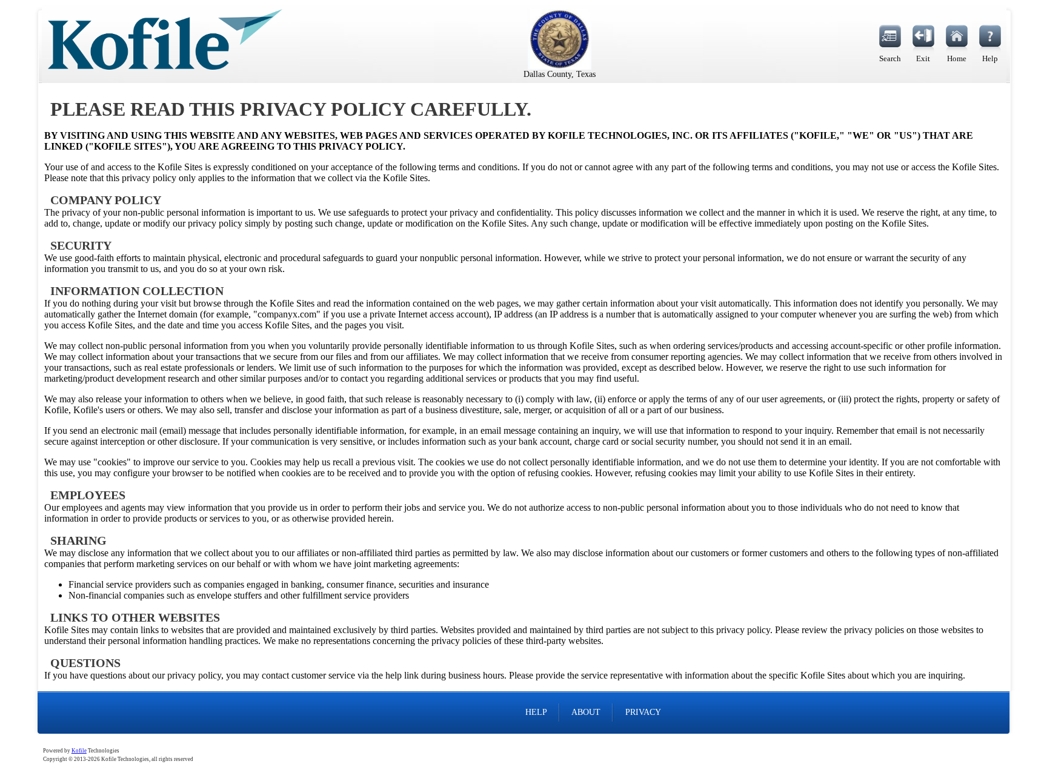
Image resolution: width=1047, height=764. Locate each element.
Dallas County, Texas (560, 74)
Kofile (79, 751)
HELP (536, 712)
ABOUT (585, 712)
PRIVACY (643, 712)
